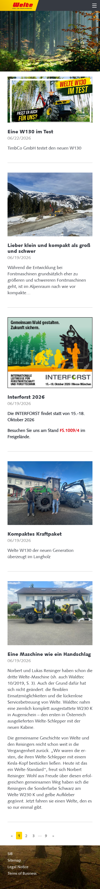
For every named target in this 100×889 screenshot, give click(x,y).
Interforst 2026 (26, 397)
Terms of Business (22, 873)
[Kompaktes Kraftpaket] (50, 492)
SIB (10, 853)
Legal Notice (18, 867)
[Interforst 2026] (50, 352)
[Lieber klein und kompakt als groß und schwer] (50, 203)
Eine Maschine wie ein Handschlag (49, 654)
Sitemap (14, 860)
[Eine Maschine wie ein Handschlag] (50, 612)
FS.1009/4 (69, 430)
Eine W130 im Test (30, 132)
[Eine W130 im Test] (50, 99)
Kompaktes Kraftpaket (35, 534)
